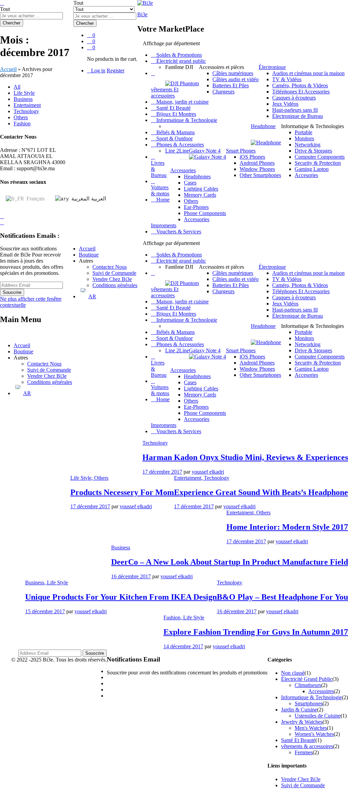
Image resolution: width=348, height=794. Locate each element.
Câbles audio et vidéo (235, 79)
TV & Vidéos (286, 79)
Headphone (263, 126)
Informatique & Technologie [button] (186, 120)
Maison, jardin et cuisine (182, 102)
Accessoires (321, 691)
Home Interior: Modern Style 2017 (287, 527)
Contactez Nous (109, 267)
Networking (307, 144)
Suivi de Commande (114, 273)
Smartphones (309, 703)
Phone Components (205, 213)
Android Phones (257, 163)
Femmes (304, 752)
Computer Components (320, 157)
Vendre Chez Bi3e (112, 279)
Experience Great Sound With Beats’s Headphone (261, 492)
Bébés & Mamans (175, 132)
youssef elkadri (208, 472)
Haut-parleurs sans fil (295, 110)
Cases (190, 183)
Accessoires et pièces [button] (221, 67)
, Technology (215, 478)
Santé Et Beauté (173, 108)
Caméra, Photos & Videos (300, 85)
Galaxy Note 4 (205, 151)
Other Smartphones (260, 175)
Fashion (22, 123)
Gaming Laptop (312, 169)
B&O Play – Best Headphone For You (282, 597)
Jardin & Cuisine (299, 709)
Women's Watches (314, 734)
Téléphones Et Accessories (301, 91)
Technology (26, 111)
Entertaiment (27, 105)
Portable (303, 132)
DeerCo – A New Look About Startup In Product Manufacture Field (229, 562)
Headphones (197, 176)
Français (35, 198)
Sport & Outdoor (174, 138)
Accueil (87, 248)
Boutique (89, 255)
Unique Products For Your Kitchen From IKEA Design (121, 597)
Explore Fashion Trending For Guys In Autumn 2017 (255, 632)
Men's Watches (311, 728)
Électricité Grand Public (306, 679)
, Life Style (56, 582)
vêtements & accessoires (307, 746)
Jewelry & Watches (302, 722)
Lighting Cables (201, 189)
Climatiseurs (308, 685)
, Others (99, 478)
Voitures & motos (160, 190)
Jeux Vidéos (285, 104)
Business (23, 99)
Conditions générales (114, 285)
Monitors (304, 138)
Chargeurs (223, 91)
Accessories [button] (183, 170)
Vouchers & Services (178, 231)
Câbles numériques (232, 73)
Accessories (196, 219)
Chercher (85, 23)
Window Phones (257, 169)
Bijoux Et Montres (175, 114)
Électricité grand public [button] (180, 61)
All (17, 87)
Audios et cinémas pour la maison (308, 73)
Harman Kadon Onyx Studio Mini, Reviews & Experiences (245, 457)
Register (115, 70)
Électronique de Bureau (297, 116)
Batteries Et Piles (230, 85)
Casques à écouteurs (294, 98)
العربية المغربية (88, 198)
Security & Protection (318, 163)
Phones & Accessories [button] (179, 144)
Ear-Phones (196, 207)
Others (191, 201)
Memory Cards (200, 195)
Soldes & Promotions (178, 55)
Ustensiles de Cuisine (318, 716)
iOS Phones (252, 157)
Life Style (24, 93)
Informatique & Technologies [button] (312, 126)
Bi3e (142, 14)
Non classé (292, 673)
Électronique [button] (272, 67)
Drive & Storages (313, 151)
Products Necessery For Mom (122, 492)
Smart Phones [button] (241, 151)
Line (184, 151)
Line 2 (172, 151)
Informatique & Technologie (311, 697)
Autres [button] (86, 261)
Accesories (306, 175)
